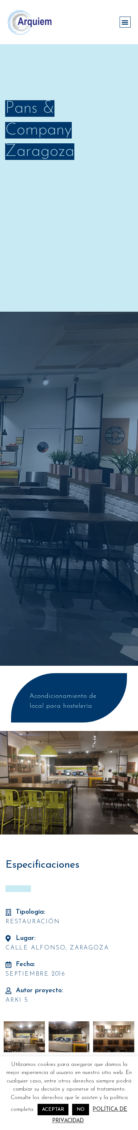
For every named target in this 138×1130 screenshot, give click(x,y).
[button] (125, 22)
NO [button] (81, 1109)
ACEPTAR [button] (53, 1109)
